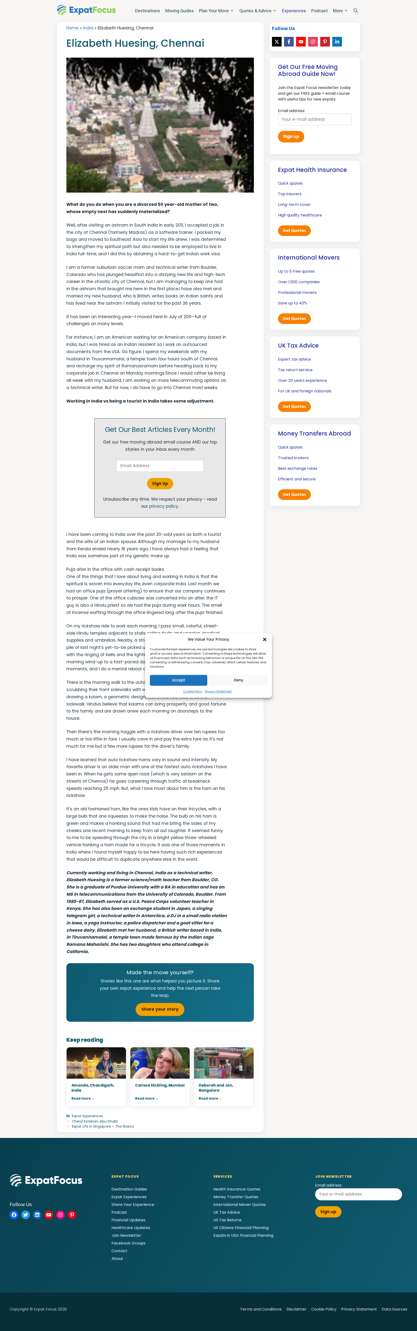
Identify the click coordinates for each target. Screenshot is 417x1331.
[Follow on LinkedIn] (337, 42)
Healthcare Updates (130, 1227)
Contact (119, 1251)
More (338, 10)
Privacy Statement (218, 691)
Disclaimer (296, 1309)
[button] (264, 639)
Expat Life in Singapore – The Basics (103, 1126)
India (88, 28)
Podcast (319, 10)
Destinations (147, 10)
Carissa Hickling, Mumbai (160, 1085)
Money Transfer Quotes (235, 1197)
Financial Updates (128, 1220)
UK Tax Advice (226, 1212)
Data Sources (394, 1309)
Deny (238, 680)
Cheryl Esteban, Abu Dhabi (95, 1121)
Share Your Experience (132, 1204)
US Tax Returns (227, 1220)
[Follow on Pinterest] (325, 42)
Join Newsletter (126, 1235)
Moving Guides (179, 10)
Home (72, 28)
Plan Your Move (214, 10)
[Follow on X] (277, 42)
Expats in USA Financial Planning (243, 1235)
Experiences (294, 10)
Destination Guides (129, 1189)
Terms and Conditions (261, 1309)
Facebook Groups (128, 1243)
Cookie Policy (192, 691)
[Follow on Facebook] (289, 42)
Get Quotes (294, 230)
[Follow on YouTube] (301, 42)
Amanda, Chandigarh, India (92, 1088)
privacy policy (163, 506)
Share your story (160, 1009)
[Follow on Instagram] (313, 42)
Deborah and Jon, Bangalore (216, 1088)
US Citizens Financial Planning (241, 1227)
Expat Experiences (87, 1116)
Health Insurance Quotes (236, 1189)
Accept (178, 680)
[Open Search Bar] (356, 11)
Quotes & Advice (255, 10)
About (117, 1258)
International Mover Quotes (239, 1204)
